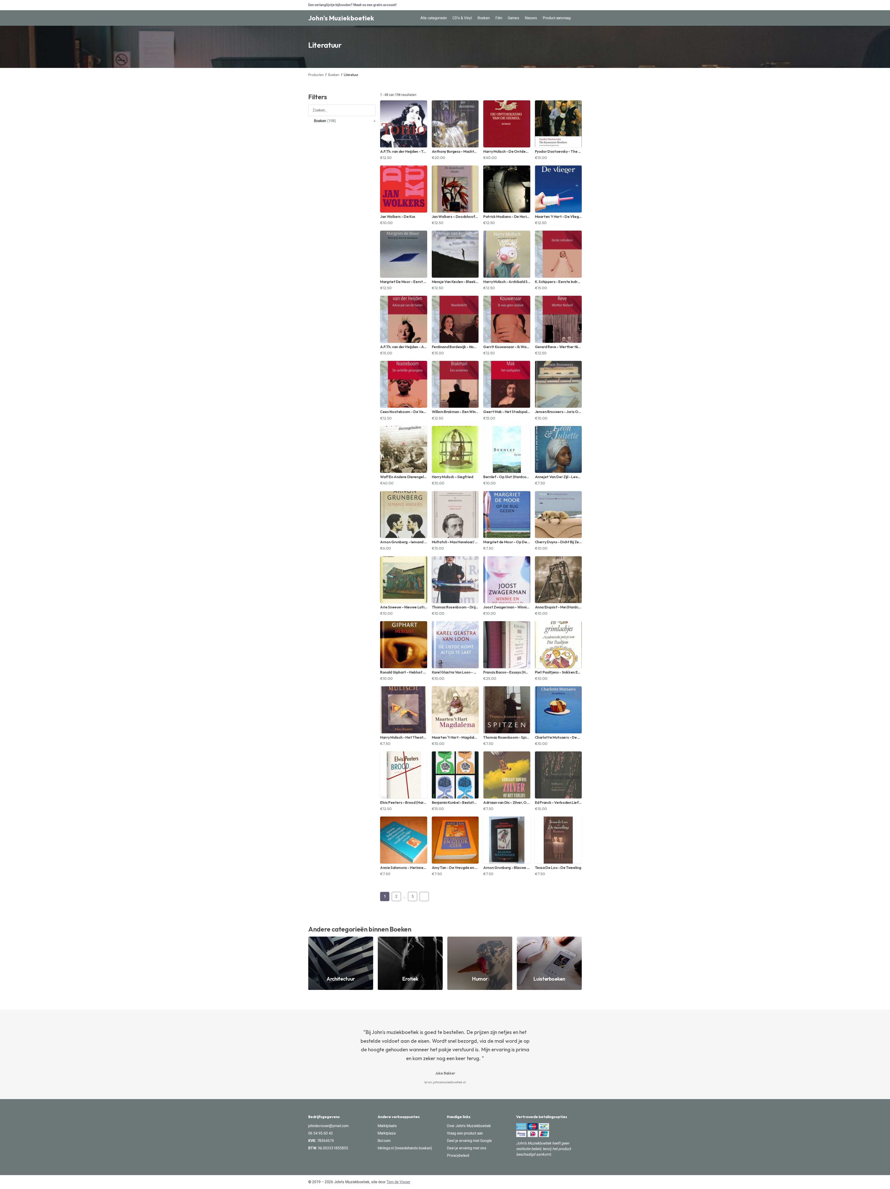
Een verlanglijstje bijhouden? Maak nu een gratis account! (352, 5)
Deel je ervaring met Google (469, 1140)
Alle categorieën (433, 18)
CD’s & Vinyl (462, 18)
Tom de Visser (398, 1182)
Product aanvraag (557, 18)
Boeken (483, 18)
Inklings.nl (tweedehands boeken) (405, 1148)
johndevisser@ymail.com (328, 1126)
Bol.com (384, 1140)
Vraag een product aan (465, 1133)
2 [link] (396, 896)
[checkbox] (341, 121)
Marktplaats (387, 1126)
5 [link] (413, 896)
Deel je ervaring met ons (466, 1148)
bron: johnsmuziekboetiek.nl (445, 1082)
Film (498, 18)
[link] (374, 121)
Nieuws (531, 18)
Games (513, 18)
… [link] (404, 896)
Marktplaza (387, 1133)
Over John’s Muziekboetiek (469, 1126)
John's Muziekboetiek (341, 18)
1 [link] (385, 896)
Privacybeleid (458, 1155)
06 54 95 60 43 (320, 1133)
